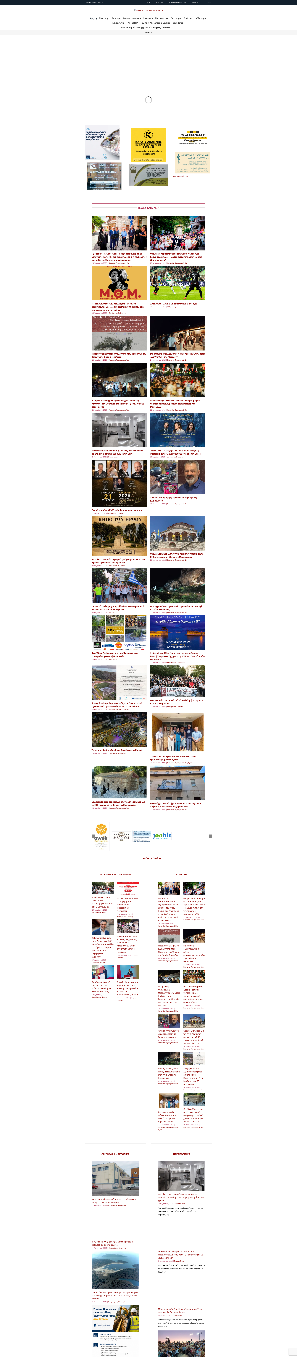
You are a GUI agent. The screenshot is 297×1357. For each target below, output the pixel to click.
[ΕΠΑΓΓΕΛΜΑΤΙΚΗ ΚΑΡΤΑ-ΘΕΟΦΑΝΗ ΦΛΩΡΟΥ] (141, 836)
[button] (173, 27)
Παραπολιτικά (113, 457)
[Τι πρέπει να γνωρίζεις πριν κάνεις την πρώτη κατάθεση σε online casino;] (115, 1223)
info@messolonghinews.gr (94, 2)
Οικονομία (122, 1205)
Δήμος (135, 955)
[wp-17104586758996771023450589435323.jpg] (193, 126)
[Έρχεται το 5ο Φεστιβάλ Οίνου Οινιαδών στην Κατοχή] (119, 729)
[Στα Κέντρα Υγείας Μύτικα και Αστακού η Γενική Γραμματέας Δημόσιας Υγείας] (177, 732)
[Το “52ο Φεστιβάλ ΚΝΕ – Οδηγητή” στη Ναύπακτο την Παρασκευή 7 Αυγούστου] (128, 888)
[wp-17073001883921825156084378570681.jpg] (148, 165)
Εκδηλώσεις (113, 313)
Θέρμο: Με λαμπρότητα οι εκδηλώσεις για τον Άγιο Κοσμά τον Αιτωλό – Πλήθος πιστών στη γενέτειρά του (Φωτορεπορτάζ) (176, 257)
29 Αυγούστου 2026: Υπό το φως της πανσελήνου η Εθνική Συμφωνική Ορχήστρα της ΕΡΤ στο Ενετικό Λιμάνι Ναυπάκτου (177, 656)
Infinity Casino (152, 858)
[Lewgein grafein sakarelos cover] (104, 163)
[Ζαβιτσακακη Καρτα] (192, 153)
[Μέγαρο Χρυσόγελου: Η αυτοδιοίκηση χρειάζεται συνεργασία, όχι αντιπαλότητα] (181, 1291)
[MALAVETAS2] (121, 836)
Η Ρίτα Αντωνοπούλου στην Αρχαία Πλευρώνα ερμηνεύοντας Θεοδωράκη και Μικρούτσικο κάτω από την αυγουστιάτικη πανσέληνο (118, 307)
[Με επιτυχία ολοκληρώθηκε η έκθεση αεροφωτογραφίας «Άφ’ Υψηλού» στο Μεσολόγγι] (177, 333)
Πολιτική (180, 707)
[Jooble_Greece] (162, 836)
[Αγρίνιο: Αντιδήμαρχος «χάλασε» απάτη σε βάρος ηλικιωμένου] (177, 477)
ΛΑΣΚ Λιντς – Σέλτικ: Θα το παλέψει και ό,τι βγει (173, 304)
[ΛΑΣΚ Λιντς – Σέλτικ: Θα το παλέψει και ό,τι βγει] (177, 283)
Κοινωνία (112, 263)
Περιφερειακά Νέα (122, 263)
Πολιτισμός (122, 313)
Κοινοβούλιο (171, 707)
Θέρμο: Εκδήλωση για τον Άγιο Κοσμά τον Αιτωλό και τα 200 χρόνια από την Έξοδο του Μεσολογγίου (193, 1037)
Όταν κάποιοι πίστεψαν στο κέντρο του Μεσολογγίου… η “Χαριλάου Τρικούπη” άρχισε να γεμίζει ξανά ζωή (180, 1254)
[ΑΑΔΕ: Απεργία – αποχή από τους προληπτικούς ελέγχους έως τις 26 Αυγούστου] (115, 1178)
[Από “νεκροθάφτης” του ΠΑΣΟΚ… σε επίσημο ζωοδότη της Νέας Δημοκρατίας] (103, 972)
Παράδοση (112, 513)
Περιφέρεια (96, 962)
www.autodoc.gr (180, 176)
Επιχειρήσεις (113, 1205)
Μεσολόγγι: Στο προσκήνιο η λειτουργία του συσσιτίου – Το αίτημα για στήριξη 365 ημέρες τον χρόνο (181, 1197)
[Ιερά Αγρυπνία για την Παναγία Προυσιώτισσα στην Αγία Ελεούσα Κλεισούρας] (177, 585)
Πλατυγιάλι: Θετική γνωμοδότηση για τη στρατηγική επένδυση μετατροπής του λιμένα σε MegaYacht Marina (115, 1295)
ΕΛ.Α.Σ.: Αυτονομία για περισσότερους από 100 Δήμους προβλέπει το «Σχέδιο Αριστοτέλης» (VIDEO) (128, 988)
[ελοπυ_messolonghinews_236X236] (102, 126)
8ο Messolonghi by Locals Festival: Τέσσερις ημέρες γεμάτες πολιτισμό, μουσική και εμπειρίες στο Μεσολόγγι (175, 403)
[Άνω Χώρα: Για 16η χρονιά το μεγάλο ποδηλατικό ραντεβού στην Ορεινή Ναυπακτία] (119, 632)
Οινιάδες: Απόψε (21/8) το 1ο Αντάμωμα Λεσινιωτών (117, 510)
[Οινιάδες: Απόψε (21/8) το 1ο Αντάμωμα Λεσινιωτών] (119, 483)
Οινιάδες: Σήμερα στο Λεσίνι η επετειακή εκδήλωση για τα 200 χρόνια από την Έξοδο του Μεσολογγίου (193, 1115)
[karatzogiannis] (148, 128)
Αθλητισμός (171, 307)
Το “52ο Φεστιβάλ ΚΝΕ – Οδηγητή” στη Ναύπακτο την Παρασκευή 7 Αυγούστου (127, 904)
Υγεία (190, 763)
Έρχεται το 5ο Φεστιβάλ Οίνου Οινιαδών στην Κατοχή (117, 750)
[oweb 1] (101, 836)
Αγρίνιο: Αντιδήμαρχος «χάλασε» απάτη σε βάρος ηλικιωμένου (168, 1034)
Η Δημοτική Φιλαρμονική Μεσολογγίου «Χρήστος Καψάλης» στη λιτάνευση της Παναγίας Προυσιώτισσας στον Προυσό (118, 403)
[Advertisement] (148, 57)
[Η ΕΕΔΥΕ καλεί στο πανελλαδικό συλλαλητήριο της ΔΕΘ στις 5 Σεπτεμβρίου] (177, 681)
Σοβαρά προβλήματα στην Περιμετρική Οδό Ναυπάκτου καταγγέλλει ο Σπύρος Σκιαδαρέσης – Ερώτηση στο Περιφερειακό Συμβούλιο (103, 947)
